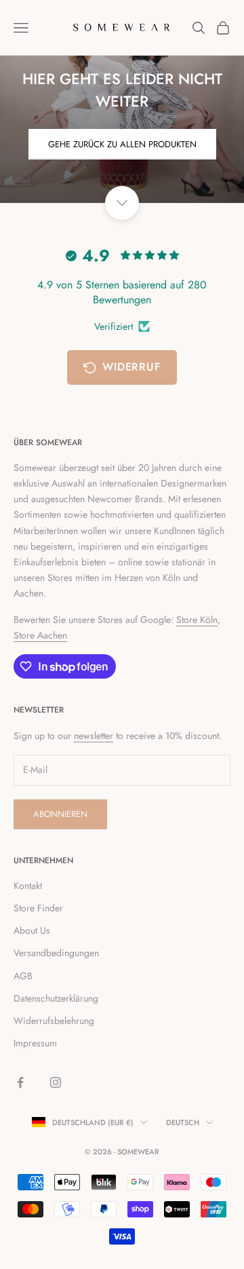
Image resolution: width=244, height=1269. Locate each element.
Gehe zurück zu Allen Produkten (122, 144)
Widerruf (131, 367)
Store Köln (197, 619)
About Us (32, 930)
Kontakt (28, 885)
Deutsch (182, 1122)
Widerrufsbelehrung (54, 1020)
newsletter (93, 735)
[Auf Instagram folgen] (55, 1082)
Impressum (35, 1043)
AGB (23, 976)
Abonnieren (60, 814)
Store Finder (38, 908)
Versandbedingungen (56, 953)
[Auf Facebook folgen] (20, 1082)
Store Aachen (40, 635)
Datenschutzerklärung (56, 998)
